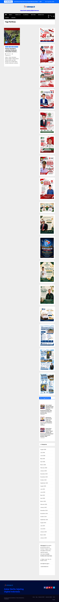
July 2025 (42, 489)
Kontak (13, 17)
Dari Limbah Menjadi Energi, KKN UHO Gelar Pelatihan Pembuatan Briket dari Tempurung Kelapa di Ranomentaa (46, 409)
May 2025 (42, 495)
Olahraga (25, 14)
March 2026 (43, 464)
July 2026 (42, 452)
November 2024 (44, 513)
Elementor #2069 (49, 597)
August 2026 (43, 449)
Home (34, 597)
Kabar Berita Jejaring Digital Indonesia (29, 10)
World (7, 17)
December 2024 (44, 510)
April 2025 (42, 498)
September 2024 (44, 519)
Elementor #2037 (41, 597)
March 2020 (43, 534)
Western (33, 14)
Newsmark (21, 597)
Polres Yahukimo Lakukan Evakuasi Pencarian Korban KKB (11, 51)
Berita (7, 46)
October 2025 (43, 480)
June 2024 (42, 528)
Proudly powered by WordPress (10, 597)
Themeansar (6, 598)
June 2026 (42, 455)
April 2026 (42, 461)
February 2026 (43, 467)
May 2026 (42, 458)
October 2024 (43, 516)
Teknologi (18, 14)
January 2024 (43, 531)
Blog (9, 46)
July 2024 (42, 525)
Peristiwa (16, 46)
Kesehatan (41, 14)
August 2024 (43, 522)
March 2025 (43, 501)
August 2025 (43, 486)
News (10, 14)
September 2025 (44, 483)
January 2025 (43, 507)
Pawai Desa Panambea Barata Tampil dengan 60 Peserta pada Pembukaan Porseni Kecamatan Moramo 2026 (46, 432)
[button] (51, 16)
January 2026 (43, 470)
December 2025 (43, 473)
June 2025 (42, 492)
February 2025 (43, 504)
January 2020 (43, 537)
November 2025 (44, 476)
